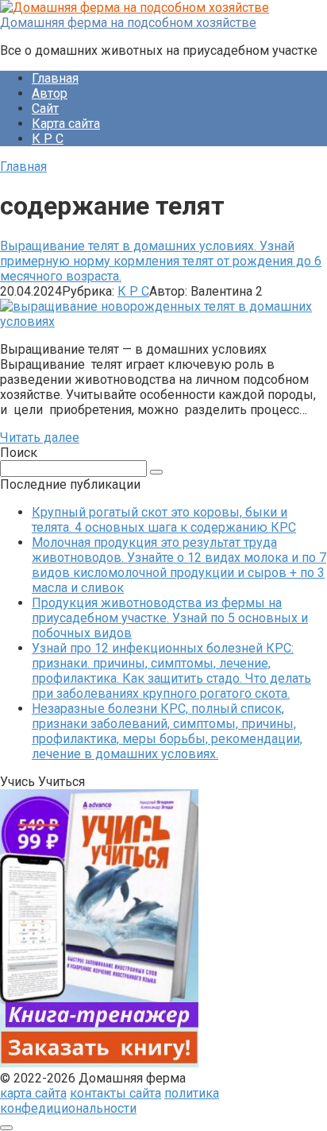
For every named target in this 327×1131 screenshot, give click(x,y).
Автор (49, 93)
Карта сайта (66, 123)
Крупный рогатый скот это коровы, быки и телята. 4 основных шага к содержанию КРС (164, 520)
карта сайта (33, 1093)
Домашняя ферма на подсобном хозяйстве (128, 22)
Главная (55, 78)
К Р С (47, 138)
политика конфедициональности (109, 1101)
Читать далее (39, 437)
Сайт (45, 108)
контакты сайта (115, 1093)
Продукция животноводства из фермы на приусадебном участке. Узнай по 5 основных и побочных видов (170, 618)
